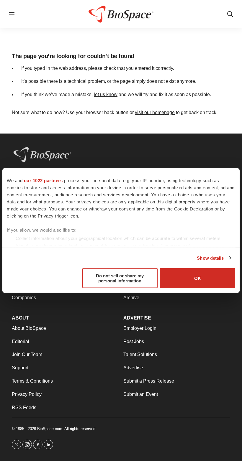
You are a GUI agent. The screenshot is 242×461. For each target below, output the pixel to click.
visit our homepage (155, 112)
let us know (105, 94)
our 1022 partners (43, 180)
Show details (210, 257)
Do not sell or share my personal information (120, 278)
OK (197, 278)
